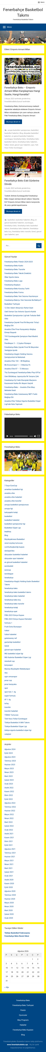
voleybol (7, 734)
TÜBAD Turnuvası (11, 715)
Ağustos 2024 (9, 749)
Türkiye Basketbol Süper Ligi (15, 726)
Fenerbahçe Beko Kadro (13, 266)
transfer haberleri (11, 711)
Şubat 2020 (9, 914)
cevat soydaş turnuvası (13, 543)
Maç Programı (23, 1020)
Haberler (23, 1025)
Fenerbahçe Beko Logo (13, 281)
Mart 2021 (8, 868)
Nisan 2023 (9, 772)
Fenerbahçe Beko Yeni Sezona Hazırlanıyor (21, 296)
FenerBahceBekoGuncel (13, 102)
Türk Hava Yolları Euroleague (15, 719)
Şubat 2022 (9, 826)
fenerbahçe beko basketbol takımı (17, 592)
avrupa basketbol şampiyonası (19, 130)
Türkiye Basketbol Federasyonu (17, 933)
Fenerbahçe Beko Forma (14, 292)
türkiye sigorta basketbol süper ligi (17, 730)
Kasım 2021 (9, 837)
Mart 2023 (8, 776)
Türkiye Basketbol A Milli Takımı (17, 722)
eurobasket (8, 566)
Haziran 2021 (9, 857)
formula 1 (8, 623)
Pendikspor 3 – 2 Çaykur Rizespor (17, 343)
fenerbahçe (8, 578)
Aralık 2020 (8, 880)
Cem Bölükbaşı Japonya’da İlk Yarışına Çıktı (21, 376)
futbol (6, 145)
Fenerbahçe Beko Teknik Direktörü (17, 273)
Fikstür (23, 1010)
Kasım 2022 (9, 791)
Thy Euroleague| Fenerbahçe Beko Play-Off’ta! (22, 372)
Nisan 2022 (9, 818)
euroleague (8, 139)
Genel (12, 145)
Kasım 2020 (9, 883)
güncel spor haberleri (22, 145)
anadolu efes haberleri (13, 497)
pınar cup (8, 680)
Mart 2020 (8, 910)
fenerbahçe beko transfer (21, 232)
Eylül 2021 (8, 845)
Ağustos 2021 (9, 849)
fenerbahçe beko (20, 139)
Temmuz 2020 (10, 895)
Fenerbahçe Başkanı (12, 285)
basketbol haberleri (11, 133)
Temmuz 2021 (10, 853)
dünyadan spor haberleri (14, 558)
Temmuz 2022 (10, 807)
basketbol (34, 130)
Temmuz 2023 (10, 761)
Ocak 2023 (8, 784)
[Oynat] (7, 436)
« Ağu (6, 987)
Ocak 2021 (8, 876)
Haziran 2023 (9, 765)
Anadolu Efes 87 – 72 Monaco (16, 369)
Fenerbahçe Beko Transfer (14, 269)
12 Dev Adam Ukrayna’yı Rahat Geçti (18, 308)
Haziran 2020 (9, 899)
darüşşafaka (9, 551)
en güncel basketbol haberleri (23, 136)
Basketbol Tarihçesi (12, 304)
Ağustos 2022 (9, 803)
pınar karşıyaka (10, 684)
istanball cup (9, 661)
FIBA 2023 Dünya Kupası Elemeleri (18, 619)
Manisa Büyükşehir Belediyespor (17, 669)
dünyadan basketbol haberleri (16, 554)
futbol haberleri (10, 634)
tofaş (6, 703)
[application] (23, 428)
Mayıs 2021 (9, 860)
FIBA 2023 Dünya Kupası (14, 615)
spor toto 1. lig (10, 692)
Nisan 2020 (9, 906)
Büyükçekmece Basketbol (14, 539)
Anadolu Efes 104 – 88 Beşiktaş (17, 361)
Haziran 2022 (9, 811)
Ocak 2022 (8, 830)
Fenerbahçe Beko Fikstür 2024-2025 (18, 262)
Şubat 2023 (9, 780)
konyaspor (8, 665)
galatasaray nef (10, 638)
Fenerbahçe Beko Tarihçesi (23, 1005)
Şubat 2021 (9, 872)
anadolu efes (9, 493)
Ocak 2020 (8, 918)
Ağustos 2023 (9, 757)
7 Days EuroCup (10, 486)
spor (32, 145)
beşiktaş (7, 532)
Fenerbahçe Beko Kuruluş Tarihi (16, 289)
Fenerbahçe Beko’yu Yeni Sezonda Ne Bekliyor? (22, 300)
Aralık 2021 (8, 834)
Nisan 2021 (9, 864)
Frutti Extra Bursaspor (13, 627)
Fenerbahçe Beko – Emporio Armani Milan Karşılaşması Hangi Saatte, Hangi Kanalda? (22, 91)
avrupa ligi (8, 509)
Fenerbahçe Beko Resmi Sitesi (16, 936)
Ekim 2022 (8, 795)
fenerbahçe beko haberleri (27, 142)
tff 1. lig (7, 700)
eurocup (7, 570)
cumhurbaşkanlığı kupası (14, 547)
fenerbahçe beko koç (12, 600)
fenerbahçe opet (10, 611)
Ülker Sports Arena (11, 277)
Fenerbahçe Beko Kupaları (23, 1030)
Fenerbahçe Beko (23, 1000)
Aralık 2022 (8, 788)
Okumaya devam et (13, 122)
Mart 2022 (8, 822)
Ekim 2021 (8, 841)
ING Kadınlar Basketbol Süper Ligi (17, 657)
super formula (10, 696)
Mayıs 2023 (9, 768)
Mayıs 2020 (9, 903)
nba (5, 673)
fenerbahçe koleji (11, 607)
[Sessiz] (35, 436)
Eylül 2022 (8, 799)
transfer (7, 707)
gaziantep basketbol (12, 642)
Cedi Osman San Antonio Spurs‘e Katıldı (20, 312)
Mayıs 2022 (9, 814)
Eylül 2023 (8, 753)
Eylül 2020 (8, 887)
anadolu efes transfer (12, 501)
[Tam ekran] (39, 436)
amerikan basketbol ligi (13, 489)
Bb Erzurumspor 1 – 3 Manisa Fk (17, 365)
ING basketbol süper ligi (13, 654)
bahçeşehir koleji (11, 512)
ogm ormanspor (10, 677)
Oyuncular (23, 1015)
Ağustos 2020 (9, 891)
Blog (21, 133)
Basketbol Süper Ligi (12, 528)
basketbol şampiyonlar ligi (14, 524)
